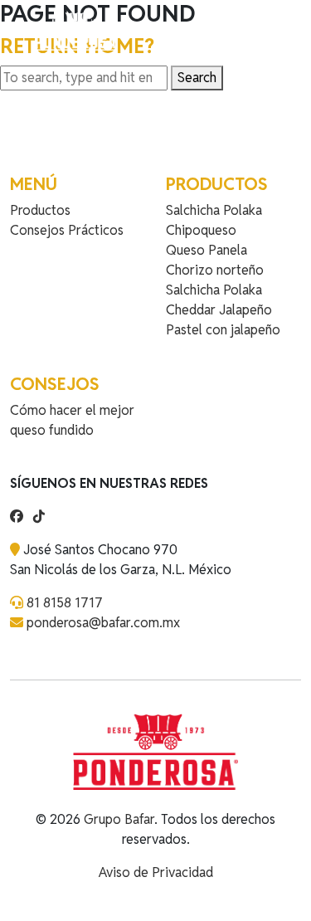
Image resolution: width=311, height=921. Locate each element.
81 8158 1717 (65, 603)
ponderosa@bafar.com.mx (103, 622)
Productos (40, 210)
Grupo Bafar (119, 819)
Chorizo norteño (215, 270)
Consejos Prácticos (67, 230)
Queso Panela (206, 250)
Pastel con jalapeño (223, 330)
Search (196, 77)
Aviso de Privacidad (156, 872)
